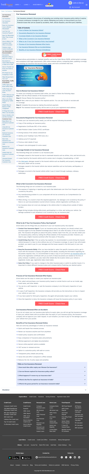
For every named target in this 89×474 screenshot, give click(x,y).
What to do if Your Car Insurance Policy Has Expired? (36, 41)
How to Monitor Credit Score (27, 425)
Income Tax (34, 445)
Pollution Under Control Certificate (7, 48)
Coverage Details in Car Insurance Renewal (33, 36)
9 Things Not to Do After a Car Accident (8, 111)
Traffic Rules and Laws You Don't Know (7, 90)
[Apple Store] (26, 457)
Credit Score (26, 406)
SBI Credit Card (8, 417)
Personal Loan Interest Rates (40, 428)
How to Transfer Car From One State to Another (8, 68)
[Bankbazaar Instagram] (75, 457)
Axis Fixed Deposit (65, 413)
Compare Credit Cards (10, 406)
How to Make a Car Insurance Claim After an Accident (7, 43)
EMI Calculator (79, 427)
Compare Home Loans (54, 407)
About (12, 465)
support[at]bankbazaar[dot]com (47, 457)
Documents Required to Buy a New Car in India (7, 56)
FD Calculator (79, 423)
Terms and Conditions (41, 465)
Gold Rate (53, 445)
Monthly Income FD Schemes (66, 430)
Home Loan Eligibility (53, 426)
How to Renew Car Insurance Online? (31, 30)
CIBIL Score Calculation (26, 416)
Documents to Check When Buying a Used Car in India (8, 62)
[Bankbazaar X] (62, 457)
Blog (31, 465)
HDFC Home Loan (53, 413)
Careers (18, 465)
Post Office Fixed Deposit (67, 417)
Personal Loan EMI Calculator (79, 415)
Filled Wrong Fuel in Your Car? (7, 77)
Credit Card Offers (42, 439)
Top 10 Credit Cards (9, 422)
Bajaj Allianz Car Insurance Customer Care (8, 122)
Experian (25, 408)
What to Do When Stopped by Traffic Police (7, 100)
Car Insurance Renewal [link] (19, 11)
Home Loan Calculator (78, 411)
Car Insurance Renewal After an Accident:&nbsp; (35, 47)
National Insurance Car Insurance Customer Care (7, 134)
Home (2, 11)
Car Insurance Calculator (6, 22)
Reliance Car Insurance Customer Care (8, 148)
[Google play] (14, 457)
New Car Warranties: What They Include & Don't (8, 37)
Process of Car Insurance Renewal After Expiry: (34, 44)
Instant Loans (40, 431)
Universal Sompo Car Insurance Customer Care (7, 160)
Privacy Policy (75, 465)
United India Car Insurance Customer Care (8, 154)
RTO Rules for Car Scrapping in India (7, 73)
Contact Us (25, 465)
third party (24, 161)
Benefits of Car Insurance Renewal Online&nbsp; (34, 50)
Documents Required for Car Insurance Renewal (34, 33)
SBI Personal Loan (40, 411)
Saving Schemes (50, 396)
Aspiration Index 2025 (63, 396)
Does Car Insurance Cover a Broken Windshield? (7, 26)
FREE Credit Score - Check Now (52, 112)
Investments (52, 439)
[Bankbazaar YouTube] (79, 457)
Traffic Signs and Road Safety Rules (7, 85)
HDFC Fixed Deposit (65, 409)
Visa (70, 445)
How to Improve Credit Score (27, 421)
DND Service (65, 465)
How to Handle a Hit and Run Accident (8, 116)
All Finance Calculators (78, 407)
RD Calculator (79, 425)
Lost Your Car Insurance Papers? (7, 32)
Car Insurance (8, 11)
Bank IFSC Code (44, 445)
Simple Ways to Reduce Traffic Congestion (6, 106)
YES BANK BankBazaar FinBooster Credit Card (10, 409)
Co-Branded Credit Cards (11, 424)
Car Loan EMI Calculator (78, 419)
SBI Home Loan (54, 410)
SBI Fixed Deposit (67, 406)
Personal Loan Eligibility (40, 423)
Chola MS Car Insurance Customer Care (8, 128)
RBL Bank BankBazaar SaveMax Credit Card (10, 413)
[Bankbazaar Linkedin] (66, 457)
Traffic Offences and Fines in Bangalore (8, 95)
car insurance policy (77, 253)
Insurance (41, 396)
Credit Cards (32, 396)
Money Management (64, 439)
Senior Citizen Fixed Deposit (66, 422)
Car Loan (26, 445)
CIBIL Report (27, 413)
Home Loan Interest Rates (53, 422)
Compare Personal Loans (41, 407)
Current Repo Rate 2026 (53, 430)
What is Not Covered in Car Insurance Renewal (34, 39)
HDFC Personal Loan (41, 415)
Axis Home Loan (53, 417)
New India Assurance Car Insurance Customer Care (8, 141)
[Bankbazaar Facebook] (70, 457)
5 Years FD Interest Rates (66, 426)
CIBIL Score (26, 411)
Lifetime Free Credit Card (11, 419)
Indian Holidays (62, 445)
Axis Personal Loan (40, 419)
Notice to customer (54, 465)
